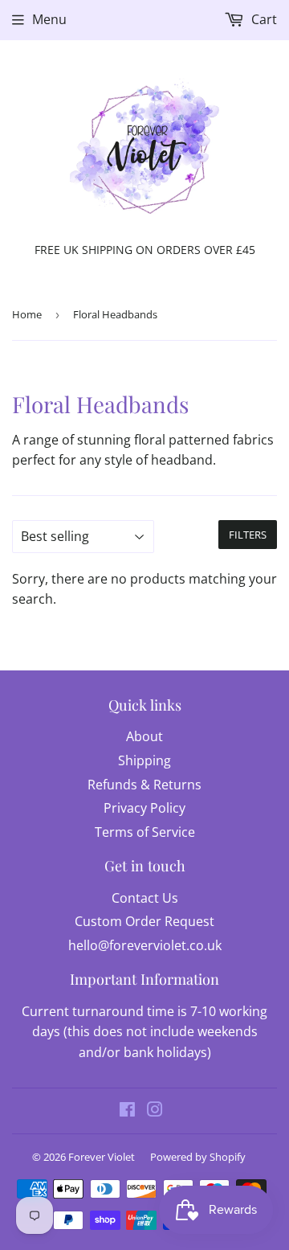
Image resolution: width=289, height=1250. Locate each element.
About (144, 736)
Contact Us (145, 898)
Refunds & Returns (144, 784)
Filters (248, 534)
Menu (49, 19)
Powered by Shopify (198, 1157)
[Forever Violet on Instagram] (155, 1111)
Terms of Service (145, 832)
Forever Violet (101, 1157)
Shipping (144, 760)
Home (27, 314)
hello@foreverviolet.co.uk (145, 945)
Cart (262, 19)
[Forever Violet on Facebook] (127, 1111)
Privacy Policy (144, 808)
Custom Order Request (144, 921)
